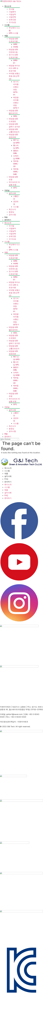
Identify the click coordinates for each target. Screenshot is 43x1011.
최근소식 (12, 209)
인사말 (11, 9)
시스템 (6, 25)
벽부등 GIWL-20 (16, 163)
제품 (6, 36)
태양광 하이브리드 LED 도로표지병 (14, 68)
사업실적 (12, 14)
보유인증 (12, 19)
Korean (7, 439)
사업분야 (12, 12)
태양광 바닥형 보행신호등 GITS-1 (16, 102)
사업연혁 (12, 17)
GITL (15, 188)
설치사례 (12, 193)
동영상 (11, 212)
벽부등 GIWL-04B (16, 171)
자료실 (6, 190)
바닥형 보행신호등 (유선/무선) (14, 76)
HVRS (15, 47)
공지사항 (12, 214)
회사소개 (7, 6)
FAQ (5, 217)
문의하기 (7, 220)
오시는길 (12, 22)
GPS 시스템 (13, 33)
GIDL (15, 116)
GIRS (15, 44)
